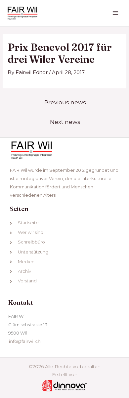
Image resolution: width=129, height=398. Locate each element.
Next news (65, 121)
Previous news (65, 102)
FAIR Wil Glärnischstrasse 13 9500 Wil (27, 325)
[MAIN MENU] (115, 13)
